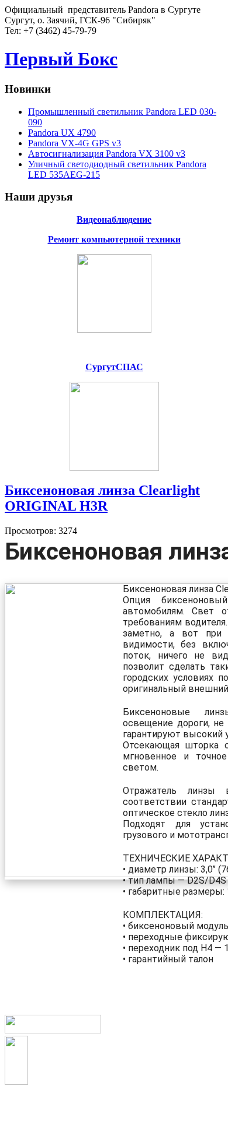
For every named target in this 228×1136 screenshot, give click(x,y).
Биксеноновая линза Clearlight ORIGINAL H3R (102, 498)
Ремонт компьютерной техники (114, 239)
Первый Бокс (61, 58)
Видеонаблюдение (114, 219)
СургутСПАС (114, 367)
